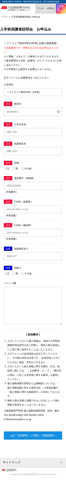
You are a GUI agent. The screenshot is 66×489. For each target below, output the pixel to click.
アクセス (40, 9)
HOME (4, 17)
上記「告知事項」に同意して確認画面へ (33, 435)
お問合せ (50, 9)
